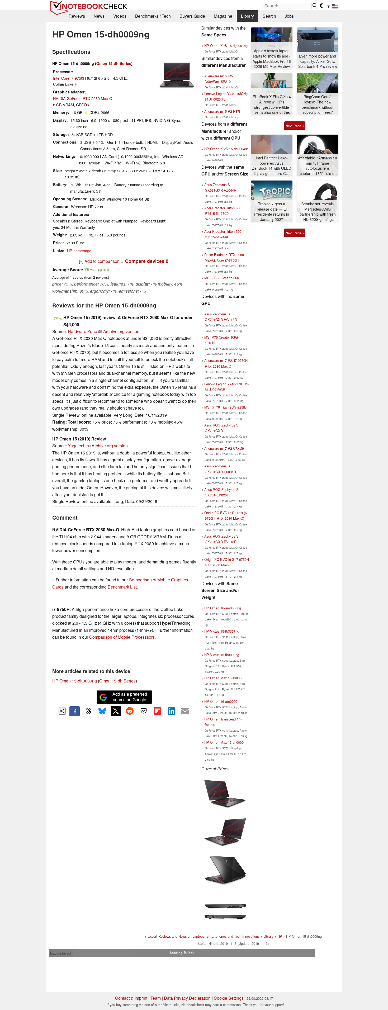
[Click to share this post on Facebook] (74, 711)
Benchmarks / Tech (153, 16)
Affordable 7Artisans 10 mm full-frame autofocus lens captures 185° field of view (317, 165)
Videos (119, 16)
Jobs (289, 16)
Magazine (223, 16)
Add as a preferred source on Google (129, 697)
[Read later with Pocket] (144, 711)
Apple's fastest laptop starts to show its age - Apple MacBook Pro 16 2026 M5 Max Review (272, 58)
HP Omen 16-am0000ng (222, 607)
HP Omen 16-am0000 (220, 701)
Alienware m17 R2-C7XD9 (224, 448)
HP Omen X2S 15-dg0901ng (226, 45)
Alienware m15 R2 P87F (222, 111)
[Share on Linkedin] (171, 711)
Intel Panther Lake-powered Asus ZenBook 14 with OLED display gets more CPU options (271, 165)
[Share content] (62, 711)
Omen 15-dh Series (113, 63)
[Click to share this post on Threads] (88, 711)
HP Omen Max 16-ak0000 (223, 677)
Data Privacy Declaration (187, 998)
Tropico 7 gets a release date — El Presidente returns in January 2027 (271, 211)
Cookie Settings (229, 998)
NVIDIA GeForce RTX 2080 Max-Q (82, 98)
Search (269, 16)
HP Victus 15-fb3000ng (221, 654)
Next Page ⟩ (295, 125)
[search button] (315, 5)
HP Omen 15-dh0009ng (74, 681)
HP (279, 936)
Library (247, 16)
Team (155, 998)
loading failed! (60, 953)
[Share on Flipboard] (157, 711)
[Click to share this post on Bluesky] (102, 711)
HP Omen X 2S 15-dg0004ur (226, 148)
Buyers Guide (192, 16)
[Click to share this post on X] (116, 711)
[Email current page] (185, 711)
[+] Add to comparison (99, 261)
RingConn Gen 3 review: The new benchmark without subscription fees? (317, 104)
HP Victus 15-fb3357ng (221, 631)
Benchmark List (122, 587)
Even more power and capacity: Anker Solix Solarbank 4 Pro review (317, 61)
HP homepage (79, 250)
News (99, 16)
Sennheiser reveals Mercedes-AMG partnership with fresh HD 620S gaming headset (318, 211)
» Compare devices (144, 261)
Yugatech (77, 446)
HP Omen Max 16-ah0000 (224, 742)
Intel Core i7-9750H (69, 78)
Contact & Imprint (131, 998)
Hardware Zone (82, 331)
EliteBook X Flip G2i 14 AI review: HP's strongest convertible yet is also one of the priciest (272, 104)
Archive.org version (121, 331)
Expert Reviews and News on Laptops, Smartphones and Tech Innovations (203, 936)
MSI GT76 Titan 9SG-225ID (225, 407)
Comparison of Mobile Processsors (122, 637)
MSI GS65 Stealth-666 (221, 277)
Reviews (77, 16)
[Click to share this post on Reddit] (130, 711)
